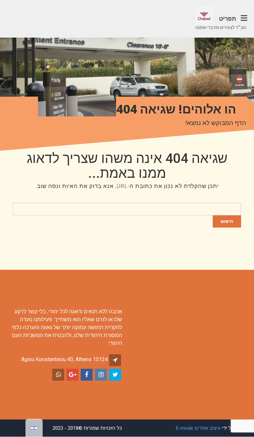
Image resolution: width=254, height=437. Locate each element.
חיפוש (227, 221)
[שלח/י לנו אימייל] (72, 375)
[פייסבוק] (87, 375)
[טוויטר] (115, 375)
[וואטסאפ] (58, 375)
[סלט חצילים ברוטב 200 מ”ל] (101, 375)
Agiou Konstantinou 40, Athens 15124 (64, 359)
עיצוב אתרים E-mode (198, 428)
